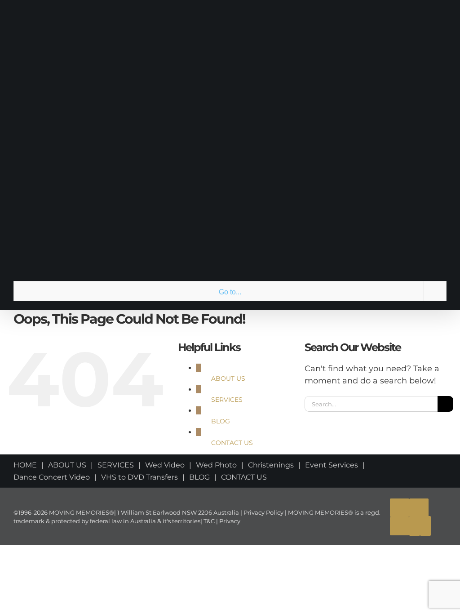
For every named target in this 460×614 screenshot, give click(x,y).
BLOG (220, 421)
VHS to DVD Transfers (139, 477)
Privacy (229, 521)
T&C (208, 521)
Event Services (331, 465)
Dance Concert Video (51, 477)
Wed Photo (216, 465)
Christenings (271, 465)
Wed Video (165, 465)
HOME (25, 465)
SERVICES (227, 400)
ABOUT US (228, 378)
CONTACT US (232, 443)
